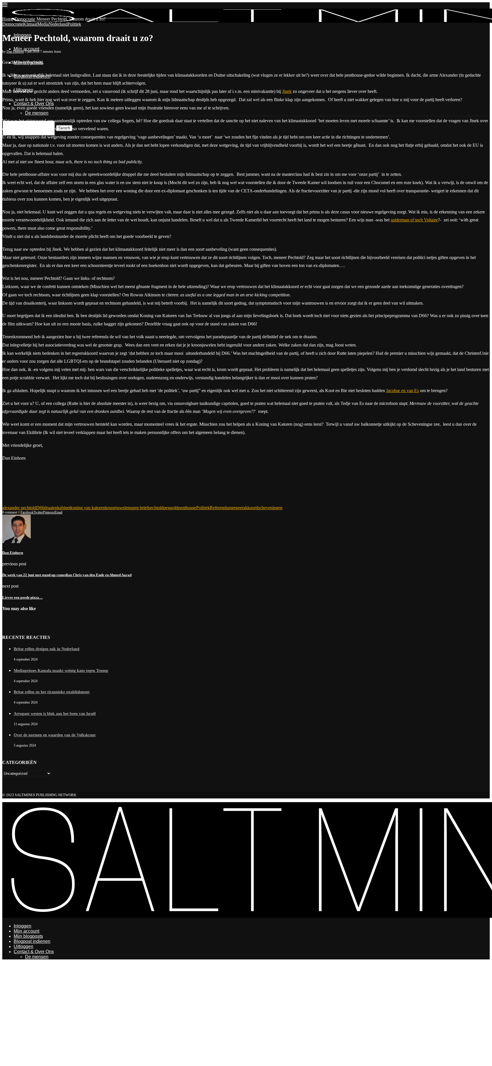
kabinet (63, 507)
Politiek (203, 507)
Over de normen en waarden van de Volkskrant (55, 735)
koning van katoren (87, 507)
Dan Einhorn (15, 52)
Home (7, 19)
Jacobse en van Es (402, 390)
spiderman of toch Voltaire (414, 219)
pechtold (155, 507)
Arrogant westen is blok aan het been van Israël (55, 714)
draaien (50, 507)
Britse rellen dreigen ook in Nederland (46, 649)
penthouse (187, 507)
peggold (170, 507)
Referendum (221, 507)
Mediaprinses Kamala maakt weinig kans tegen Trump (61, 670)
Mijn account (26, 48)
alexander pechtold (19, 507)
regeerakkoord (245, 507)
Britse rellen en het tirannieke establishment (52, 692)
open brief (139, 507)
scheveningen (270, 507)
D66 (40, 507)
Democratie (25, 19)
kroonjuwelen (117, 507)
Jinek (287, 91)
